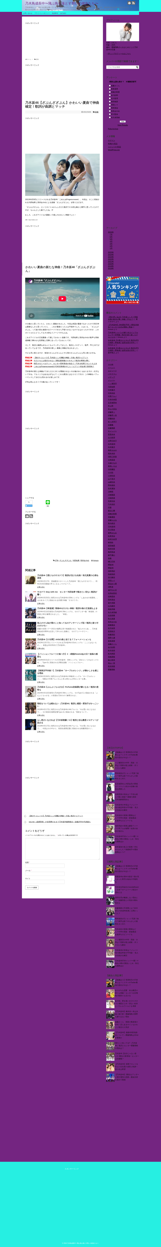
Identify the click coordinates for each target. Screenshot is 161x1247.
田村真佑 (114, 108)
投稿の (112, 144)
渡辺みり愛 (112, 584)
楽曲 (96, 112)
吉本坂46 (111, 444)
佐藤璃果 (111, 428)
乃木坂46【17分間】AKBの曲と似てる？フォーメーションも (64, 639)
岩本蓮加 (111, 488)
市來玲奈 (111, 501)
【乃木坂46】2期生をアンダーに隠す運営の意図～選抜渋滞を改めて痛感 (127, 1077)
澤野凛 (110, 587)
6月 (111, 237)
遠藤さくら (115, 86)
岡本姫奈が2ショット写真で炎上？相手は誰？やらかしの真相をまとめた (127, 775)
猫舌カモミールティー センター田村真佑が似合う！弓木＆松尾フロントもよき (65, 363)
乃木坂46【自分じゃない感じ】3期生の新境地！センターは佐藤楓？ (127, 1056)
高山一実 (111, 663)
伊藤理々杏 (112, 415)
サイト (27, 878)
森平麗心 (111, 555)
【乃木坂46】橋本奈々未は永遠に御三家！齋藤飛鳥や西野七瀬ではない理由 (126, 1014)
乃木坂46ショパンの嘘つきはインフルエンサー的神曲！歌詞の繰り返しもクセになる (123, 335)
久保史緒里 (112, 399)
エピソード (112, 371)
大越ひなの (112, 463)
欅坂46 (110, 568)
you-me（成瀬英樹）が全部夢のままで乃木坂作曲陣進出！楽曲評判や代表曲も (60, 822)
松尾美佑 (111, 536)
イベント (111, 368)
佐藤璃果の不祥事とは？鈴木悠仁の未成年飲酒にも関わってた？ (126, 910)
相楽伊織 (111, 609)
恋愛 (109, 507)
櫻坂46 (110, 565)
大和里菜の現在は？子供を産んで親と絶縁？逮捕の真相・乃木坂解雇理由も (126, 796)
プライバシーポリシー (42, 13)
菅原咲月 (111, 631)
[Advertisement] (62, 39)
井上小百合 (112, 409)
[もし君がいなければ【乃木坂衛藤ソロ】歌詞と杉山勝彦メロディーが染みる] (30, 724)
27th (56, 560)
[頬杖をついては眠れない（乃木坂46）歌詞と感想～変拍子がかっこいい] (30, 708)
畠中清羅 (111, 603)
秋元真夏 (111, 619)
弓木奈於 (111, 504)
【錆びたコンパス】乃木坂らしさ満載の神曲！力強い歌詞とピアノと (61, 358)
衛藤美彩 (111, 634)
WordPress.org (114, 150)
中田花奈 (111, 393)
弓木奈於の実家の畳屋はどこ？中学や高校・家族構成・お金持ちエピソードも (126, 818)
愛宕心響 (111, 511)
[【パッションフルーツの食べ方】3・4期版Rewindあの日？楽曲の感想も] (30, 658)
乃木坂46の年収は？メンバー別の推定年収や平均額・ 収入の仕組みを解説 (126, 807)
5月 (111, 239)
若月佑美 (111, 628)
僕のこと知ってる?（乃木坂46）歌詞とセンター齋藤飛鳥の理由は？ (126, 1045)
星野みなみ (112, 533)
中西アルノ (112, 396)
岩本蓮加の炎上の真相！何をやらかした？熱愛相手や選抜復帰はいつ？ (126, 849)
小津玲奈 (111, 476)
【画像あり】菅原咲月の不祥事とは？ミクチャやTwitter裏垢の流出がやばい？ (126, 754)
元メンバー (112, 431)
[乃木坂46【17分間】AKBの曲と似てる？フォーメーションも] (30, 643)
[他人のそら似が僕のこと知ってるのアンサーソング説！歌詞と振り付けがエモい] (30, 627)
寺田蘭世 (111, 469)
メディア (111, 377)
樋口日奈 (111, 561)
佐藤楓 (110, 425)
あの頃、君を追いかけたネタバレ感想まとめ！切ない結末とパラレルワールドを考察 (126, 1003)
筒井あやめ (84, 560)
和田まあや (112, 450)
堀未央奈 (111, 453)
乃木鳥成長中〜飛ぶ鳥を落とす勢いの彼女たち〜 (61, 3)
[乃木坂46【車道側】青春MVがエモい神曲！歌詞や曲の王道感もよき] (30, 612)
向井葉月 (111, 447)
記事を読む (41, 587)
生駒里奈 (111, 596)
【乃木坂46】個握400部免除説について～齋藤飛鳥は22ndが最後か (126, 1035)
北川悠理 (114, 98)
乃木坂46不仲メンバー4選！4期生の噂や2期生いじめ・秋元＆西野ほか (127, 839)
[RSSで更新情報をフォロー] (133, 3)
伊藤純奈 (111, 418)
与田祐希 (76, 560)
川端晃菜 (111, 498)
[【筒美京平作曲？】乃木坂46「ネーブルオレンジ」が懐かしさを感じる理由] (30, 675)
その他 (110, 364)
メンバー (111, 380)
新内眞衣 (111, 523)
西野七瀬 (111, 638)
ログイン (111, 140)
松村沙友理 (112, 539)
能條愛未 (111, 625)
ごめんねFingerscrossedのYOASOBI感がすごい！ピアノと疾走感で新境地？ (64, 366)
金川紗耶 (114, 95)
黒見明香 (111, 666)
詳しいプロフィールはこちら (119, 54)
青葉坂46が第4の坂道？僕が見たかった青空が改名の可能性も (127, 879)
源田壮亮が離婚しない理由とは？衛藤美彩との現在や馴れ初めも (126, 900)
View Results (123, 125)
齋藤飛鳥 (111, 669)
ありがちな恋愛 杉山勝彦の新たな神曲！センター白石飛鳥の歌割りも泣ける (126, 993)
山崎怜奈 (111, 482)
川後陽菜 (111, 495)
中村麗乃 (111, 390)
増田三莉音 (112, 457)
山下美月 (111, 479)
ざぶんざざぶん (65, 560)
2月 (111, 246)
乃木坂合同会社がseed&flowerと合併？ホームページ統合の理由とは (127, 889)
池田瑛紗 (111, 571)
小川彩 (110, 472)
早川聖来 (114, 114)
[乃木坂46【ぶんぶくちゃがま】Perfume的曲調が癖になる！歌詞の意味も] (30, 691)
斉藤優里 (111, 517)
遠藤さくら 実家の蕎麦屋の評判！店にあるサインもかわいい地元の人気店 (126, 1024)
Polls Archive (113, 129)
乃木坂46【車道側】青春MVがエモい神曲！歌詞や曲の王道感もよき (67, 608)
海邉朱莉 (111, 574)
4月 (111, 241)
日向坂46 (111, 526)
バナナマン (112, 374)
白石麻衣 (111, 606)
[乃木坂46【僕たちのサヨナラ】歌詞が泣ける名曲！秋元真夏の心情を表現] (30, 579)
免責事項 (55, 13)
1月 (111, 248)
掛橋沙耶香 (115, 92)
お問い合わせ (27, 13)
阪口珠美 (111, 660)
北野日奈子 (112, 441)
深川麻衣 (111, 577)
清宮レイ (114, 105)
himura (95, 560)
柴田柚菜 (114, 102)
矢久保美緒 (115, 117)
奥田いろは (112, 466)
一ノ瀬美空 (112, 384)
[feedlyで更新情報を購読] (129, 3)
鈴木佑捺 (111, 650)
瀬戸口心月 (112, 590)
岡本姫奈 (111, 485)
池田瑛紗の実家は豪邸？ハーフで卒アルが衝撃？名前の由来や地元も (126, 828)
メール (28, 870)
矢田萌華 (111, 615)
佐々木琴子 (112, 422)
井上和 (110, 406)
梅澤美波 (111, 552)
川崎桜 (110, 492)
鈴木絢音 (111, 654)
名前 (27, 862)
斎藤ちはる (112, 520)
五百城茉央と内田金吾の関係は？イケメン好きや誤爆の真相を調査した (126, 786)
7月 (111, 234)
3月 (111, 244)
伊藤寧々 (111, 412)
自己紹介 (63, 13)
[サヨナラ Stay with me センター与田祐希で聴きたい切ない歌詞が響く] (30, 596)
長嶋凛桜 (111, 657)
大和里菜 (111, 460)
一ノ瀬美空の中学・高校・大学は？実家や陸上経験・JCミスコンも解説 (126, 765)
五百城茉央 (112, 403)
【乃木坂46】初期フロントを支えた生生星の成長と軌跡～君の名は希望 (126, 1066)
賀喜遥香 (114, 89)
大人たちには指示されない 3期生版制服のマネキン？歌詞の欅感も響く (62, 361)
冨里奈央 (111, 434)
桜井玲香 (111, 549)
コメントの (114, 147)
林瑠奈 (110, 542)
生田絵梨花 (112, 593)
